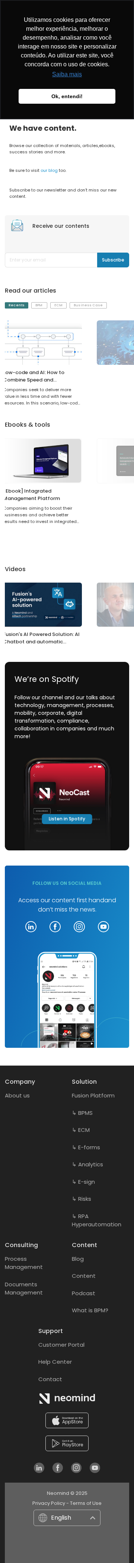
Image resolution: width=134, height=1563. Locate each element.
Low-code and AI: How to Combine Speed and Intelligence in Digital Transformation (33, 383)
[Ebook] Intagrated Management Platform (31, 494)
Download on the (72, 1420)
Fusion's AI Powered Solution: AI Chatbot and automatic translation (41, 642)
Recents (17, 305)
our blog (49, 170)
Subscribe (115, 259)
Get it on (72, 1443)
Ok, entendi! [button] (67, 96)
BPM (38, 305)
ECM (58, 305)
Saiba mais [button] (67, 74)
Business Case (88, 305)
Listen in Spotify (67, 819)
